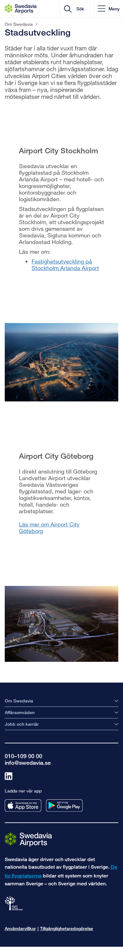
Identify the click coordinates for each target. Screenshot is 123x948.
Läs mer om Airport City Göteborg (49, 527)
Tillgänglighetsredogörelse (66, 928)
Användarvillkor (20, 928)
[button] (109, 9)
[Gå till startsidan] (28, 839)
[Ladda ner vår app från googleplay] (64, 805)
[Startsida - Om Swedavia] (21, 9)
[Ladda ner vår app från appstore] (23, 805)
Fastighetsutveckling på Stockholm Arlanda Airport (65, 264)
